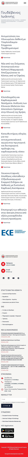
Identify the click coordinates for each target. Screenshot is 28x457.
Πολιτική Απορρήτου (7, 324)
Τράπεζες (4, 318)
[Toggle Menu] (25, 3)
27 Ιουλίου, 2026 (4, 370)
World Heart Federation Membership (11, 421)
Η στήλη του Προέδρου (8, 310)
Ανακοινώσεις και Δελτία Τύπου (10, 302)
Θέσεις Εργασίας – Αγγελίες (9, 299)
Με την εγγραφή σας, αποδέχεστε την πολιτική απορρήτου (14, 402)
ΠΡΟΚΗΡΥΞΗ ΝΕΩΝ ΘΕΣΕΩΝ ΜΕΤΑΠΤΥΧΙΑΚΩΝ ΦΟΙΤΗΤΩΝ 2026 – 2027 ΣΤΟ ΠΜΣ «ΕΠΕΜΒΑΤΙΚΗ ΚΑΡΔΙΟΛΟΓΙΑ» (13, 366)
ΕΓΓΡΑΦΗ (6, 405)
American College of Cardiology (10, 418)
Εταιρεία (4, 313)
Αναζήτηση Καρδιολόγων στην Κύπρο (10, 340)
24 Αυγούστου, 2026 (5, 336)
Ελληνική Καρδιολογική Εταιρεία (18, 447)
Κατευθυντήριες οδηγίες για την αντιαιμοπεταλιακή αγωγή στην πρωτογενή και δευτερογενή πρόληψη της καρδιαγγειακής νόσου (13, 142)
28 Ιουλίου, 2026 (4, 342)
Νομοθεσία (5, 296)
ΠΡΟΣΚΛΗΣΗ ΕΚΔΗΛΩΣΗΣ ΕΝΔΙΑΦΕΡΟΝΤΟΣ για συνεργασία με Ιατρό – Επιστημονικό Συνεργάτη (13, 334)
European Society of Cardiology (10, 415)
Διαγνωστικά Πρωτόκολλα (9, 293)
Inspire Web (20, 453)
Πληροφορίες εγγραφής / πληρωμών (11, 315)
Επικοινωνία (5, 321)
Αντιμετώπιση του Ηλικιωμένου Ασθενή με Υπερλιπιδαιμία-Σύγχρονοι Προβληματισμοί (13, 42)
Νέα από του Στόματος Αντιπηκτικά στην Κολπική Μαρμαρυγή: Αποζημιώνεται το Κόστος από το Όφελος (13, 69)
